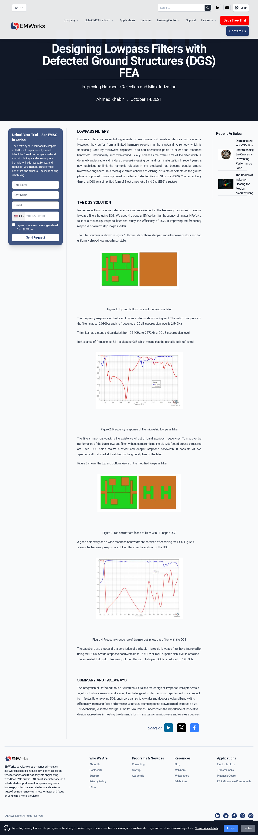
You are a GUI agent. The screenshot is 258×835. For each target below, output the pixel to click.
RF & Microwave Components (234, 781)
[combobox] (18, 216)
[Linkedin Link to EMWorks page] (217, 7)
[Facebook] (234, 815)
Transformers (225, 770)
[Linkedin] (217, 815)
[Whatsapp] (250, 815)
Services (146, 20)
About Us (95, 764)
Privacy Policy (98, 781)
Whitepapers (182, 775)
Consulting (138, 764)
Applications (127, 20)
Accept (231, 828)
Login (244, 7)
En (16, 7)
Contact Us (237, 31)
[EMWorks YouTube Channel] (226, 815)
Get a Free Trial (234, 20)
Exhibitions (181, 781)
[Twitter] (242, 815)
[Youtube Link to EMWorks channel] (227, 7)
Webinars (180, 770)
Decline (248, 828)
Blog (177, 764)
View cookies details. (206, 828)
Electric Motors (226, 764)
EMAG (52, 135)
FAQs (93, 787)
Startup (136, 770)
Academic (138, 775)
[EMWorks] (28, 26)
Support (191, 20)
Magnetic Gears (226, 775)
